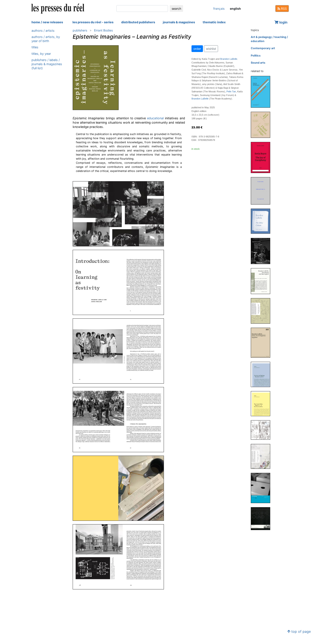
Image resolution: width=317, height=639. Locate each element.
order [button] (197, 48)
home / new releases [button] (47, 22)
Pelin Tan (231, 91)
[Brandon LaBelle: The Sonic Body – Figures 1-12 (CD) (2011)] (262, 403)
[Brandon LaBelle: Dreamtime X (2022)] (262, 190)
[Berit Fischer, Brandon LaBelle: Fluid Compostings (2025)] (262, 124)
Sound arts (258, 62)
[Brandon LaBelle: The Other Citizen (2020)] (262, 221)
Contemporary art (263, 48)
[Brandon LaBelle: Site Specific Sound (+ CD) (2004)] (262, 518)
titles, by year (41, 53)
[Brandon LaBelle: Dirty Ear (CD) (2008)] (262, 429)
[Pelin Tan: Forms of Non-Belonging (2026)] (262, 91)
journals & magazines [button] (179, 22)
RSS (283, 8)
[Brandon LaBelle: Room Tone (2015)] (262, 310)
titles (34, 47)
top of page (300, 631)
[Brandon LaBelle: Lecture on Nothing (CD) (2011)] (262, 374)
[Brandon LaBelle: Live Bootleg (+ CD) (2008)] (262, 487)
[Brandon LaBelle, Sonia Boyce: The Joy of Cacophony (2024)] (262, 157)
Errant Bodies (103, 30)
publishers (80, 30)
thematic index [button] (214, 22)
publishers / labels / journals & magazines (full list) (46, 64)
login (282, 22)
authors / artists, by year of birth (45, 39)
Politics (256, 55)
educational (155, 118)
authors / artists (43, 30)
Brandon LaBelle (228, 59)
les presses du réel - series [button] (92, 22)
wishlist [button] (211, 48)
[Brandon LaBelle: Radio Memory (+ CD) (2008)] (262, 456)
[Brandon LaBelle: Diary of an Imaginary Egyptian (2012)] (262, 342)
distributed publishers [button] (138, 22)
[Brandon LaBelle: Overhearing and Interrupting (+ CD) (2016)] (262, 280)
